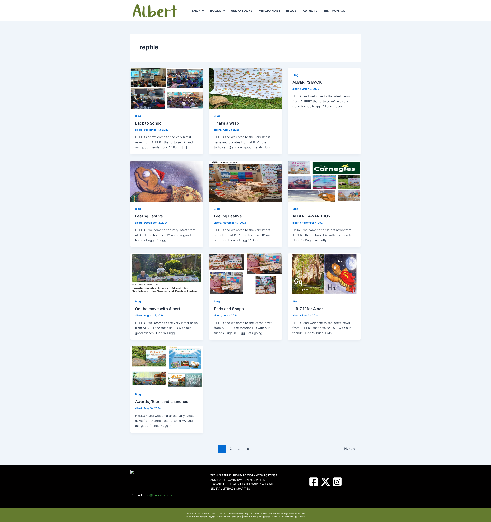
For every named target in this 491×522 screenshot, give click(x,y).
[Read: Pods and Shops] (245, 273)
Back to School (148, 123)
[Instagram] (337, 481)
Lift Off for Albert (308, 308)
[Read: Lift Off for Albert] (324, 273)
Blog (138, 115)
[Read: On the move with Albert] (166, 273)
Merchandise (269, 10)
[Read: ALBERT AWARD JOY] (324, 181)
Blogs (291, 10)
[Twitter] (325, 481)
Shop (196, 10)
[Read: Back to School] (166, 88)
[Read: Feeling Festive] (166, 181)
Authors (310, 10)
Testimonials (334, 10)
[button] (202, 10)
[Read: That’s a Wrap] (245, 88)
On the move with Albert (157, 308)
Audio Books (241, 10)
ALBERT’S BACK (307, 82)
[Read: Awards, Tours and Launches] (166, 366)
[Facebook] (313, 481)
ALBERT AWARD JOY (311, 216)
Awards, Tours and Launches (161, 401)
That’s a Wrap (226, 123)
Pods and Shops (229, 308)
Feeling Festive (149, 216)
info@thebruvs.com (158, 495)
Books (215, 10)
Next (350, 449)
